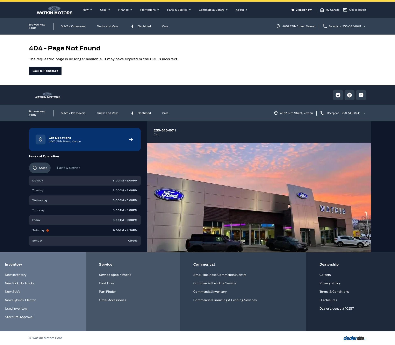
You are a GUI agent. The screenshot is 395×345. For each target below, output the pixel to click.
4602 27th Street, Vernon (299, 26)
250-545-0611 (352, 26)
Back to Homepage (45, 70)
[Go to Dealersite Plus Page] (355, 338)
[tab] (40, 168)
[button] (330, 9)
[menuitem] (88, 9)
